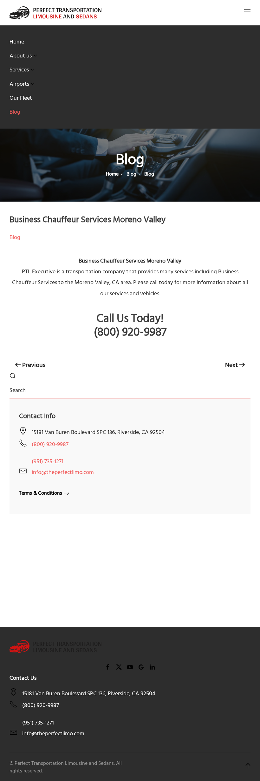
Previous (33, 365)
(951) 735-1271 (47, 461)
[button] (247, 12)
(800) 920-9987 (50, 444)
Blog (15, 112)
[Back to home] (55, 12)
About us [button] (21, 55)
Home (17, 41)
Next (231, 365)
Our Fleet (21, 98)
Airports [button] (19, 84)
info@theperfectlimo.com (63, 472)
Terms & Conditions (40, 493)
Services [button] (19, 69)
